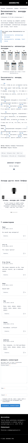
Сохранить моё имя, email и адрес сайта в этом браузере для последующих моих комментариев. (13, 400)
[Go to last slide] (3, 197)
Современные (21, 156)
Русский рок (12, 156)
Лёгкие (4, 153)
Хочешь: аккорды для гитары (14, 200)
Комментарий (5, 365)
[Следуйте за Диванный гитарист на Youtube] (14, 169)
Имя (3, 388)
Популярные (5, 156)
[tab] (12, 212)
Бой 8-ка (19, 153)
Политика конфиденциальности (10, 430)
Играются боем (11, 153)
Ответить (5, 236)
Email (3, 395)
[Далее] (25, 197)
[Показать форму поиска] (1, 3)
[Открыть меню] (26, 3)
